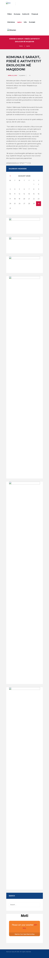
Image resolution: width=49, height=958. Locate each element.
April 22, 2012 (12, 75)
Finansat (34, 14)
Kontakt (32, 22)
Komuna (17, 14)
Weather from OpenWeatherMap (24, 934)
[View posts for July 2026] (10, 176)
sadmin (23, 75)
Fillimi (9, 14)
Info (25, 22)
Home (21, 46)
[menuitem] (11, 31)
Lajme (19, 22)
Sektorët (25, 14)
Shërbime (11, 22)
